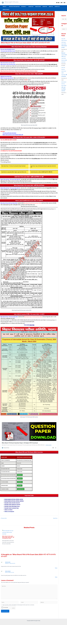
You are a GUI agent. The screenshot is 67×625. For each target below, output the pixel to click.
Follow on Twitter (8, 509)
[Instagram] (58, 2)
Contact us (57, 6)
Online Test (30, 6)
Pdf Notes (23, 6)
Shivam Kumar (7, 562)
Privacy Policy (6, 9)
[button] (6, 6)
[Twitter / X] (63, 2)
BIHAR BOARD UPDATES (11, 44)
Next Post (55, 518)
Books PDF (45, 6)
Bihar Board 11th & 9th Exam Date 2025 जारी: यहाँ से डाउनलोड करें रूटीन (8, 537)
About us (51, 6)
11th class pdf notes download (9, 133)
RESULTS (4, 6)
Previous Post (3, 518)
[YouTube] (61, 2)
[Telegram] (64, 2)
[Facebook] (56, 2)
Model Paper (38, 6)
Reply (56, 567)
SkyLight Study (11, 2)
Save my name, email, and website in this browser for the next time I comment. (18, 604)
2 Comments (3, 44)
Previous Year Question (14, 6)
